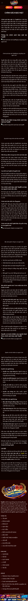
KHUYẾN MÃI (6, 543)
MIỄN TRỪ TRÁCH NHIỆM (9, 537)
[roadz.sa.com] (14, 2)
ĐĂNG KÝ (5, 524)
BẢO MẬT (5, 535)
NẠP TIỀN (5, 526)
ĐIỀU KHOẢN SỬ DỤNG (9, 532)
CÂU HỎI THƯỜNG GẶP (9, 545)
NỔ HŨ (4, 556)
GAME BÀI (5, 554)
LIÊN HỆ (4, 540)
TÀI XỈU (4, 567)
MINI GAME (5, 565)
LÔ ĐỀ (4, 562)
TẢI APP (4, 518)
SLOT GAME (5, 559)
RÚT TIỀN (5, 529)
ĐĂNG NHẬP (6, 521)
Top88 (2, 502)
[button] (2, 3)
